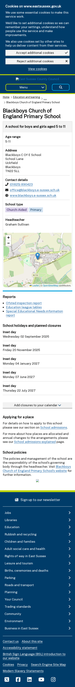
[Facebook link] (18, 679)
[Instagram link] (53, 679)
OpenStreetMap (50, 285)
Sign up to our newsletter (40, 500)
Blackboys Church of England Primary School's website (37, 468)
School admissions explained (35, 442)
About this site (32, 641)
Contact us (11, 641)
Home (6, 97)
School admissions (53, 427)
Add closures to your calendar (36, 405)
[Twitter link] (7, 679)
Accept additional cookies (35, 53)
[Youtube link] (41, 679)
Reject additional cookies (35, 61)
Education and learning (26, 97)
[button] (37, 256)
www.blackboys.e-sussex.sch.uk (33, 195)
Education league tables (24, 307)
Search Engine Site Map (48, 664)
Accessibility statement (20, 648)
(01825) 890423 (21, 184)
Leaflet (35, 285)
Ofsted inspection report (24, 303)
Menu (23, 87)
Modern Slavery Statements (23, 671)
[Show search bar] (61, 87)
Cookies (8, 664)
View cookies (37, 68)
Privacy (22, 664)
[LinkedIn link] (29, 679)
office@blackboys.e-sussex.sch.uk (35, 190)
